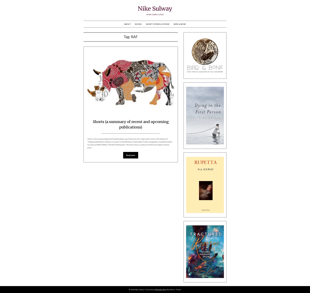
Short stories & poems (158, 24)
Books (138, 24)
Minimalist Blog (160, 290)
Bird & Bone (180, 24)
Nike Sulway (155, 8)
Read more (130, 155)
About (127, 24)
